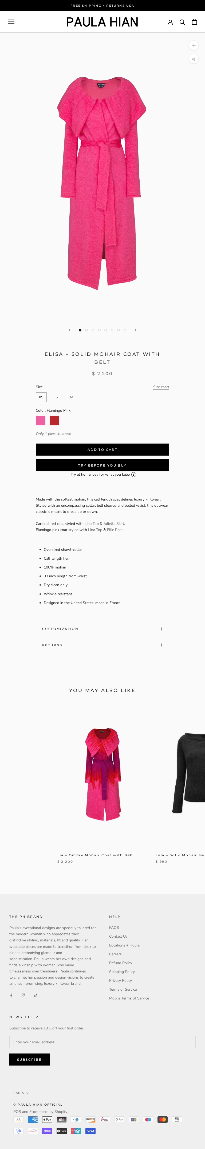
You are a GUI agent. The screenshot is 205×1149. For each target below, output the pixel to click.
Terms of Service (123, 989)
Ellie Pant (115, 529)
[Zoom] (193, 45)
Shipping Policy (122, 971)
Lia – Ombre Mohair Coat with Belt (95, 855)
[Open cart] (194, 22)
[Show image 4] (99, 330)
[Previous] (69, 330)
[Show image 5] (105, 330)
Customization (60, 629)
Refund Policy (120, 962)
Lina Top (92, 523)
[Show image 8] (125, 330)
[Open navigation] (11, 22)
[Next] (135, 330)
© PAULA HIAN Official (38, 1104)
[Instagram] (23, 995)
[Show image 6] (112, 330)
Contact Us (118, 936)
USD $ (18, 1093)
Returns (52, 645)
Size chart (161, 387)
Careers (115, 954)
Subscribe (29, 1060)
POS (17, 1111)
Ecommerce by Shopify (48, 1111)
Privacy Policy (120, 980)
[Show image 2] (86, 330)
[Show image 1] (80, 330)
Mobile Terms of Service (129, 998)
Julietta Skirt (114, 523)
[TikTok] (36, 995)
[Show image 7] (118, 330)
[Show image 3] (93, 330)
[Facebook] (11, 995)
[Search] (182, 22)
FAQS (114, 927)
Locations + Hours (124, 945)
